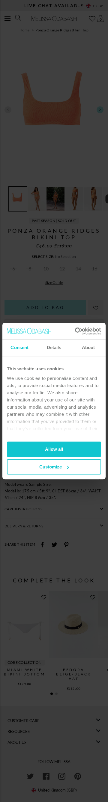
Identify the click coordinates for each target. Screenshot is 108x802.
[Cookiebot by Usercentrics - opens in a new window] (76, 331)
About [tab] (88, 347)
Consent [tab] (19, 347)
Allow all (54, 449)
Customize (50, 466)
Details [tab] (54, 347)
